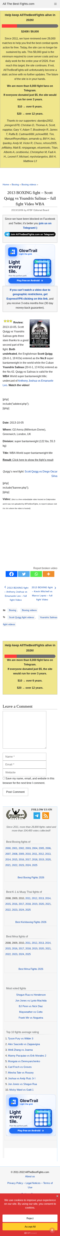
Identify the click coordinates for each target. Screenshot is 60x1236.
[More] (48, 574)
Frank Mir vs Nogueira (31, 1017)
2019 (41, 859)
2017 (28, 859)
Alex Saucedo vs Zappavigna (24, 1044)
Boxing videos (29, 184)
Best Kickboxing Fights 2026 (30, 922)
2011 (34, 853)
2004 (34, 848)
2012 (41, 853)
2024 (28, 865)
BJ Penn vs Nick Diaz (31, 1006)
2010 (28, 853)
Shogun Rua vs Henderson (31, 994)
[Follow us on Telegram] (37, 818)
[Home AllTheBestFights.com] (16, 818)
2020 (48, 859)
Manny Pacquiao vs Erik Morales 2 (27, 1055)
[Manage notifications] (52, 1230)
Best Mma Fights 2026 (30, 969)
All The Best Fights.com (18, 3)
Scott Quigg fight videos (21, 617)
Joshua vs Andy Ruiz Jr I (21, 1078)
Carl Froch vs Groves (20, 1066)
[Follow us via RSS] (46, 818)
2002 (21, 848)
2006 (48, 848)
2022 (14, 865)
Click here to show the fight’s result (28, 459)
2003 (28, 848)
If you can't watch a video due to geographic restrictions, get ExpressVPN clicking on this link (28, 294)
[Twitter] (24, 574)
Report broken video (45, 568)
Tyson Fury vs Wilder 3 (20, 1038)
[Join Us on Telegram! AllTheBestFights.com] (30, 235)
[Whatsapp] (36, 574)
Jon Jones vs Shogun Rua (22, 1084)
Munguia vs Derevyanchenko (24, 1061)
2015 (14, 859)
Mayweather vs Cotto (30, 1011)
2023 (21, 865)
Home (6, 184)
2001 (14, 848)
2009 (21, 853)
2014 (8, 859)
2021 (8, 865)
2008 (14, 853)
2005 (41, 848)
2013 (47, 853)
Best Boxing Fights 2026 (31, 877)
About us (30, 1176)
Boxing (15, 184)
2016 (21, 859)
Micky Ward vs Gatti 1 (21, 1089)
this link (6, 508)
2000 (8, 848)
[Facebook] (11, 574)
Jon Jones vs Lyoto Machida (30, 1000)
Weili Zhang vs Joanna (20, 1049)
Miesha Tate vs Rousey (21, 1072)
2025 (34, 865)
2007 (8, 853)
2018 (34, 859)
